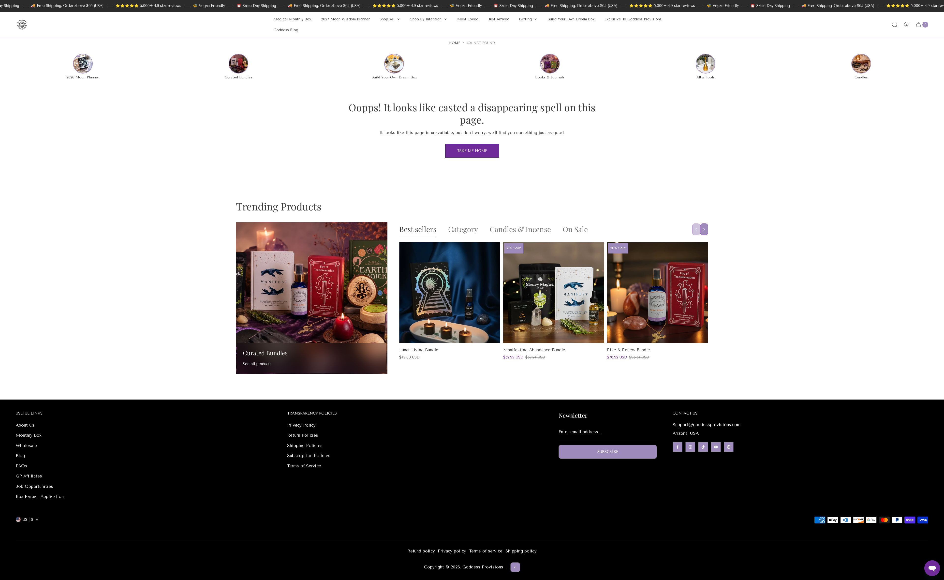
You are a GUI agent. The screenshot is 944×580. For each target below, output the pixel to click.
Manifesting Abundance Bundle (534, 349)
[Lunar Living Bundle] (449, 292)
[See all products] (311, 298)
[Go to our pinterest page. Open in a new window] (729, 447)
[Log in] (906, 24)
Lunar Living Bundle (418, 349)
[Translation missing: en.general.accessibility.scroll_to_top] (515, 567)
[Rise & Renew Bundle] (657, 292)
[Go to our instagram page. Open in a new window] (690, 447)
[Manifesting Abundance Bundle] (553, 292)
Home (454, 43)
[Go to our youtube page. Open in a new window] (716, 447)
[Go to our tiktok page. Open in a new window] (703, 447)
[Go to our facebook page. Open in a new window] (677, 447)
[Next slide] (704, 229)
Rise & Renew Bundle (628, 349)
